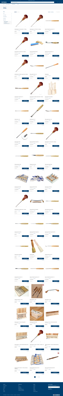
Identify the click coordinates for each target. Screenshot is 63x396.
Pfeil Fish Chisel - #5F (17, 119)
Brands (4, 390)
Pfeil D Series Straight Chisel (48, 164)
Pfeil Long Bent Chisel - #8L (33, 74)
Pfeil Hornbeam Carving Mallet (48, 96)
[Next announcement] (42, 0)
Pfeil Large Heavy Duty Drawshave (34, 209)
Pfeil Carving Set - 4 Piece (33, 299)
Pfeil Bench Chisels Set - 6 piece (18, 299)
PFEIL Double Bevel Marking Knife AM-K (50, 367)
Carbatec (34, 385)
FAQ (18, 385)
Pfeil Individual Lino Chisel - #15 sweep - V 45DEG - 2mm (37, 344)
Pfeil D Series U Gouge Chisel (18, 254)
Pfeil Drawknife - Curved (48, 299)
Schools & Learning (35, 391)
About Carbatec (5, 385)
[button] (61, 2)
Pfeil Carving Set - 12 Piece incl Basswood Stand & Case (21, 344)
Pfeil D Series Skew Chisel (18, 164)
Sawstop (34, 389)
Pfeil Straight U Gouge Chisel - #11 (19, 96)
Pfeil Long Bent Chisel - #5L (48, 119)
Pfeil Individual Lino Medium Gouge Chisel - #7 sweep (36, 96)
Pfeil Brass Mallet (32, 254)
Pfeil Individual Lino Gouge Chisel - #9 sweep (20, 51)
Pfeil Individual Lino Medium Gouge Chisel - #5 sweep (21, 74)
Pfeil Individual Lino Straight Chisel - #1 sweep (20, 209)
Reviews (4, 391)
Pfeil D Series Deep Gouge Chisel (49, 209)
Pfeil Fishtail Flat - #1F (32, 119)
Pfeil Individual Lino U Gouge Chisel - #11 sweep (20, 29)
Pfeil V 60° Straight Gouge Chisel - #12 (49, 29)
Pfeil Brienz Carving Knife (33, 164)
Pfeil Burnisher (47, 74)
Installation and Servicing (21, 389)
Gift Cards (34, 390)
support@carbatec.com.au (7, 23)
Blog (3, 389)
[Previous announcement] (20, 0)
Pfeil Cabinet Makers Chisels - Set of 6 (34, 367)
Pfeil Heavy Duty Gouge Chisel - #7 (49, 51)
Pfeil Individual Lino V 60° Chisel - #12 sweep (35, 29)
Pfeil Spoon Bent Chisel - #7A (48, 254)
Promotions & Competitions (21, 390)
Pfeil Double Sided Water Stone (34, 51)
